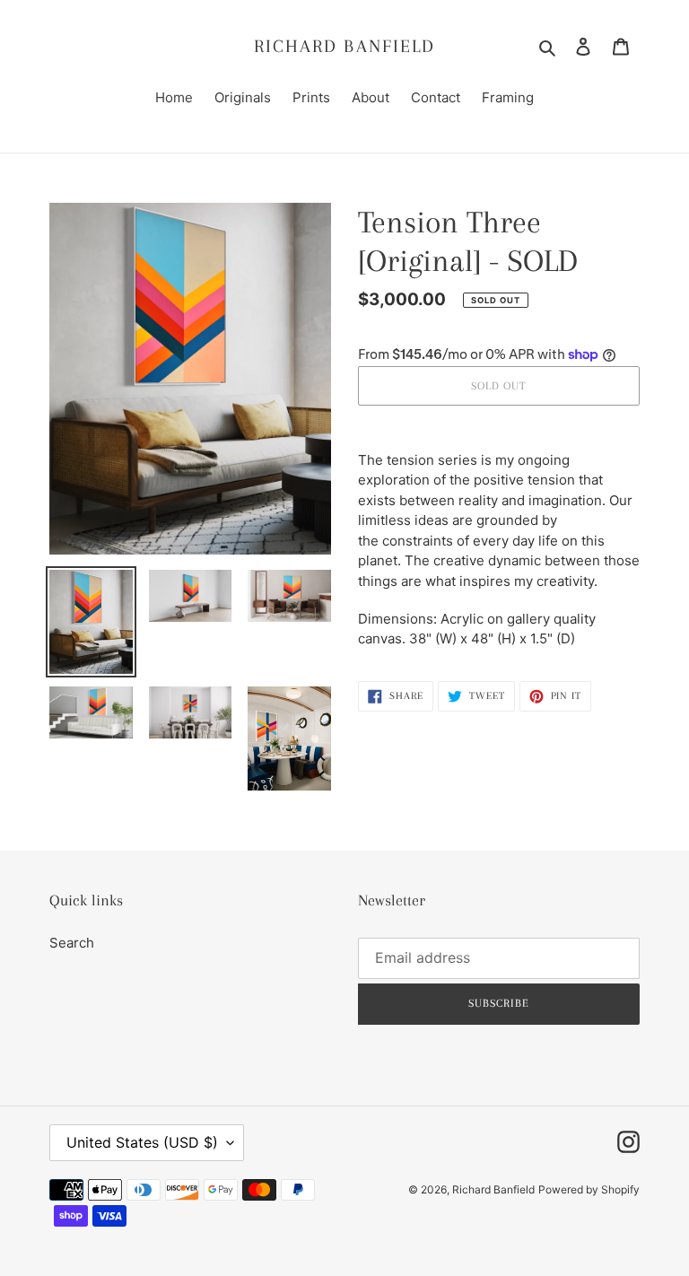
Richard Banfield (345, 46)
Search (71, 942)
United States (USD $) (142, 1142)
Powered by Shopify (589, 1189)
